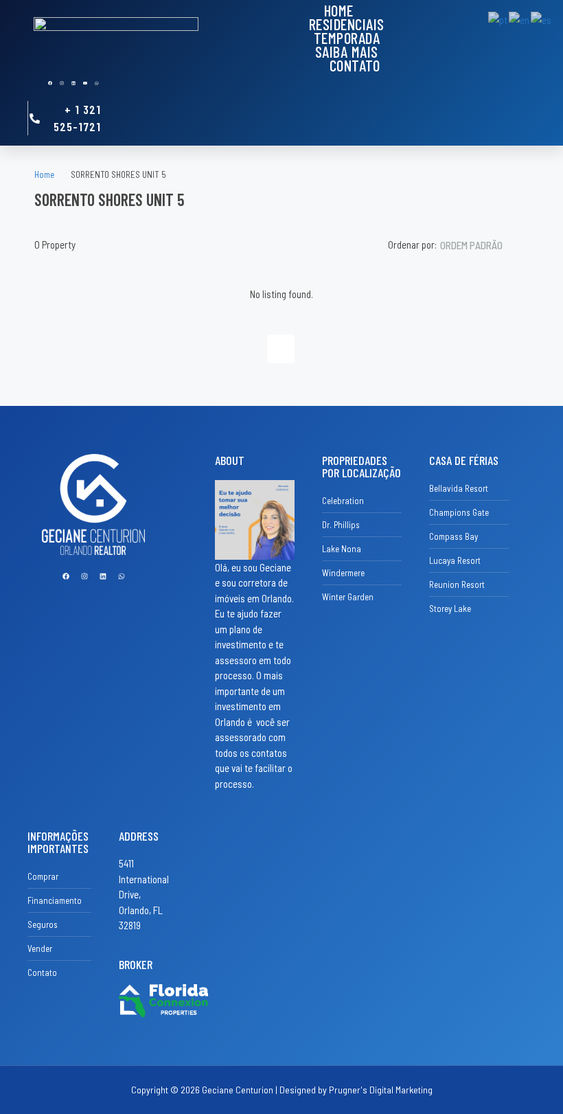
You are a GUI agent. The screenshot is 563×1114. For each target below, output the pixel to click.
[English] (520, 18)
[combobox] (482, 245)
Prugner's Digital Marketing (381, 1089)
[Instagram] (62, 83)
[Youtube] (85, 83)
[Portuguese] (498, 18)
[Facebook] (50, 83)
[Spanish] (542, 18)
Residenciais (346, 24)
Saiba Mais (346, 51)
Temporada (347, 38)
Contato (355, 65)
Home (339, 10)
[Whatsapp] (97, 83)
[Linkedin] (73, 83)
